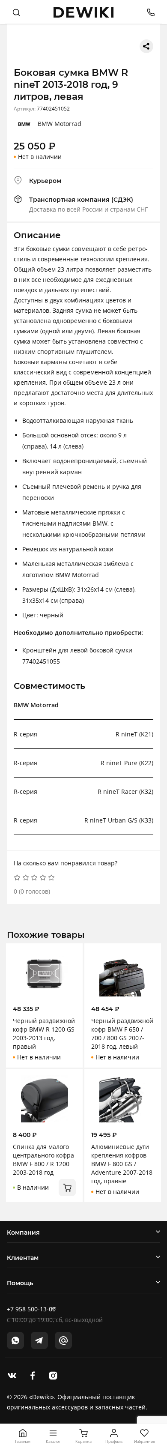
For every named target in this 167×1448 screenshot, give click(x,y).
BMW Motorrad (59, 124)
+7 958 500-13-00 (31, 1309)
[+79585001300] (147, 11)
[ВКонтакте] (12, 1374)
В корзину (67, 1187)
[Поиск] (16, 12)
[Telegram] (39, 1340)
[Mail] (63, 1340)
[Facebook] (32, 1374)
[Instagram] (53, 1374)
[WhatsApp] (15, 1340)
